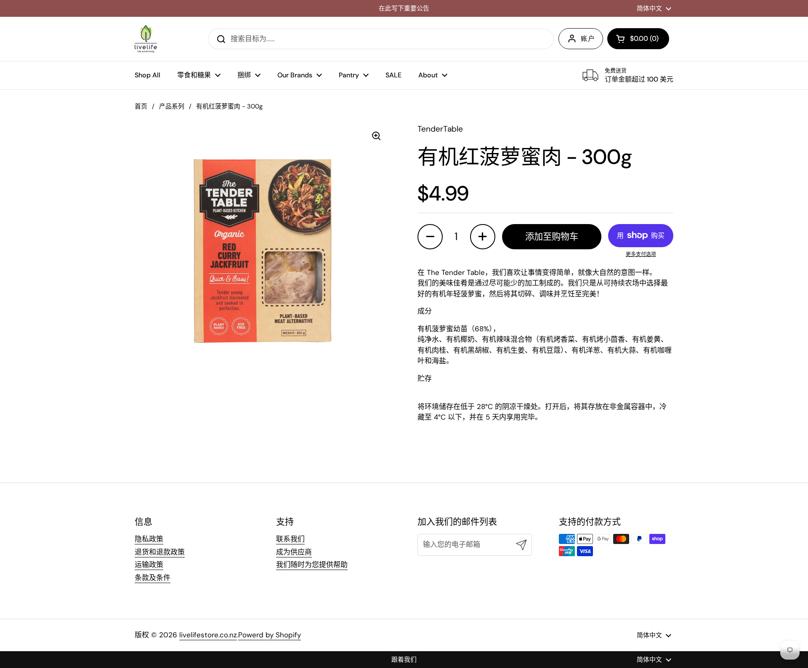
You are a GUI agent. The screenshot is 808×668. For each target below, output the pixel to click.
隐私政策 (149, 539)
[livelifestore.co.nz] (146, 39)
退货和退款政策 (160, 552)
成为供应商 (294, 552)
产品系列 (171, 106)
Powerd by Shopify (269, 634)
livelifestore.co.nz (208, 634)
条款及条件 (152, 577)
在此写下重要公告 (404, 8)
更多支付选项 (641, 254)
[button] (638, 38)
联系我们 (290, 539)
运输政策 (149, 564)
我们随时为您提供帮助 (312, 564)
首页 (141, 106)
